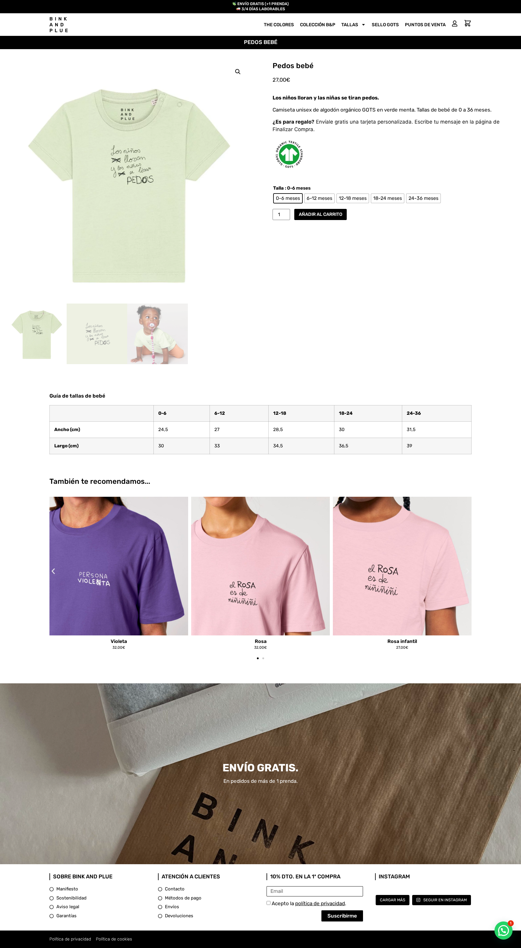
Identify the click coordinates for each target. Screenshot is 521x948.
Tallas (349, 24)
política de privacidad (320, 903)
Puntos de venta (425, 24)
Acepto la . (309, 903)
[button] (237, 71)
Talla (278, 188)
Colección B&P (317, 24)
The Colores (279, 24)
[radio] (288, 198)
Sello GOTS (385, 24)
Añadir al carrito (320, 214)
